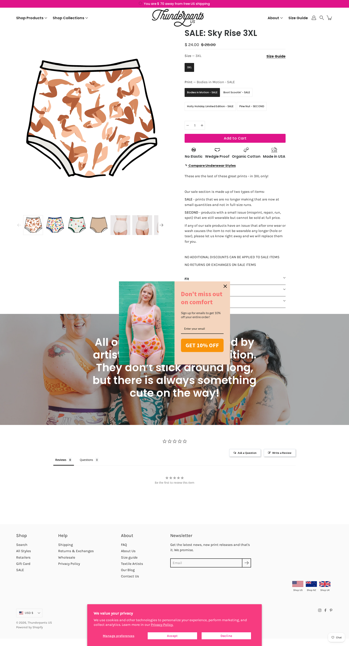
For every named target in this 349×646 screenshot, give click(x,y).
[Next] (161, 225)
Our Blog (128, 570)
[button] (322, 18)
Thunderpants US (40, 622)
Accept (172, 636)
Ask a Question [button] (247, 453)
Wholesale (66, 557)
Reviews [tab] (60, 460)
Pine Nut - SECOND (251, 106)
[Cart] (329, 18)
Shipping (65, 545)
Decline (226, 636)
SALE (20, 570)
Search (21, 545)
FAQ (124, 545)
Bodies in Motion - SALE (202, 92)
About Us (128, 551)
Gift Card (23, 564)
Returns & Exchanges (76, 551)
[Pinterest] (331, 610)
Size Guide (298, 17)
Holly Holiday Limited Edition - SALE (210, 106)
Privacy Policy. (162, 625)
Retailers (23, 557)
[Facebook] (325, 610)
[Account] (314, 18)
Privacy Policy (69, 564)
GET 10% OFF (202, 345)
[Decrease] (188, 125)
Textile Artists (132, 564)
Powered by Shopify (29, 627)
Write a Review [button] (281, 453)
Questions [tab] (86, 460)
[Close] (225, 286)
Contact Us (130, 576)
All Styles (23, 551)
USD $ (29, 613)
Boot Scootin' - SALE (236, 92)
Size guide (129, 557)
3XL (189, 67)
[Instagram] (320, 610)
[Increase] (202, 125)
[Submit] (246, 562)
